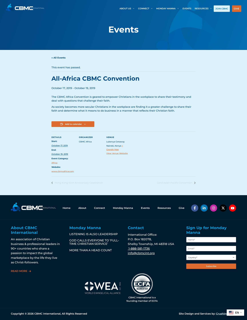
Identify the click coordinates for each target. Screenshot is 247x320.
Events (187, 8)
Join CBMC (221, 8)
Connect (143, 8)
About (82, 207)
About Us (125, 8)
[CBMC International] (25, 7)
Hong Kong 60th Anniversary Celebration (78, 182)
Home (66, 207)
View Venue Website (117, 153)
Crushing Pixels (226, 313)
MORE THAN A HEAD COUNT (90, 250)
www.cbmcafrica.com (62, 171)
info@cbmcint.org (141, 253)
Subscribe (211, 266)
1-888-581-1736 (139, 248)
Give (236, 8)
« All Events (58, 57)
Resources (201, 8)
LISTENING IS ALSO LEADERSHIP (93, 234)
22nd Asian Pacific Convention (175, 182)
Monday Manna (166, 8)
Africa (54, 162)
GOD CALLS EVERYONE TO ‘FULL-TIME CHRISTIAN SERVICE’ (94, 242)
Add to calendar (73, 124)
